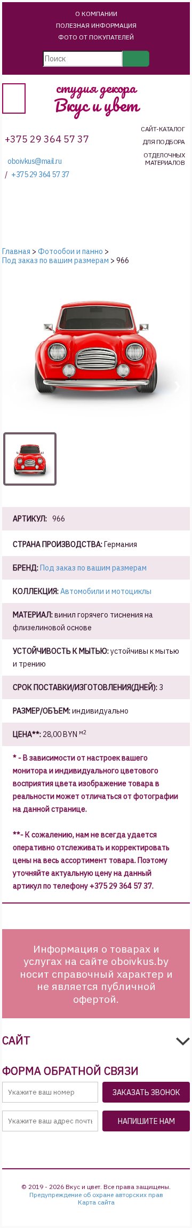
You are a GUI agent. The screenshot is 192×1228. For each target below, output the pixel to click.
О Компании (96, 14)
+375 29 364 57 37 (40, 174)
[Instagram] (113, 1147)
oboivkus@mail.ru (34, 161)
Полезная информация (96, 25)
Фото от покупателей (96, 37)
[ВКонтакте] (87, 1147)
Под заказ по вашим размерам (93, 568)
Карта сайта (96, 1202)
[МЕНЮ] (14, 98)
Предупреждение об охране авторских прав (96, 1195)
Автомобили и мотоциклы (105, 591)
